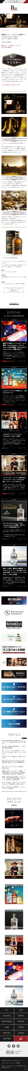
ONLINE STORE (19, 1051)
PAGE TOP (25, 1068)
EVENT (21, 1027)
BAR (21, 1010)
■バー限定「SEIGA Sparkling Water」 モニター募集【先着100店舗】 (14, 747)
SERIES (21, 1033)
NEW (7, 1027)
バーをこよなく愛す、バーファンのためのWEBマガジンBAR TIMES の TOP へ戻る (14, 290)
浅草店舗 (17, 1053)
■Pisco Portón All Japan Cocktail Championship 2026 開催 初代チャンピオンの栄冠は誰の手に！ (13, 762)
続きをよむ (21, 361)
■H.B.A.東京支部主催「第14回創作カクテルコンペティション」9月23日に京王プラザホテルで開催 (13, 742)
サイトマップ (20, 1060)
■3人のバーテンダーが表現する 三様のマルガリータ (13, 757)
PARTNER (7, 1039)
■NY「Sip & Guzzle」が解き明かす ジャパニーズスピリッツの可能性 (14, 787)
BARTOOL (7, 1033)
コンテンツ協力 (14, 1060)
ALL (7, 1010)
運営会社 (3, 1060)
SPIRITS (21, 1016)
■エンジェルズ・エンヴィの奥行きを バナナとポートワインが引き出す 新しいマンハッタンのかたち (14, 752)
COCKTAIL (7, 1016)
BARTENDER (7, 1021)
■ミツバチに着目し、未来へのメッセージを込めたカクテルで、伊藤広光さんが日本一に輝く (13, 783)
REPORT (21, 1021)
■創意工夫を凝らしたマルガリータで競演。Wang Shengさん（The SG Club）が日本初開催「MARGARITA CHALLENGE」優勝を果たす (13, 772)
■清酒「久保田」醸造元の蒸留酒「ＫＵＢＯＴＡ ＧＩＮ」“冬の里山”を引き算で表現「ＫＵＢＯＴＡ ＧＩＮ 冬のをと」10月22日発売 (13, 778)
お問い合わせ (8, 1060)
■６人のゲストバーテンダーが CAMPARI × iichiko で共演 (13, 767)
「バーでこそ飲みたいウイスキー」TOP (10, 84)
